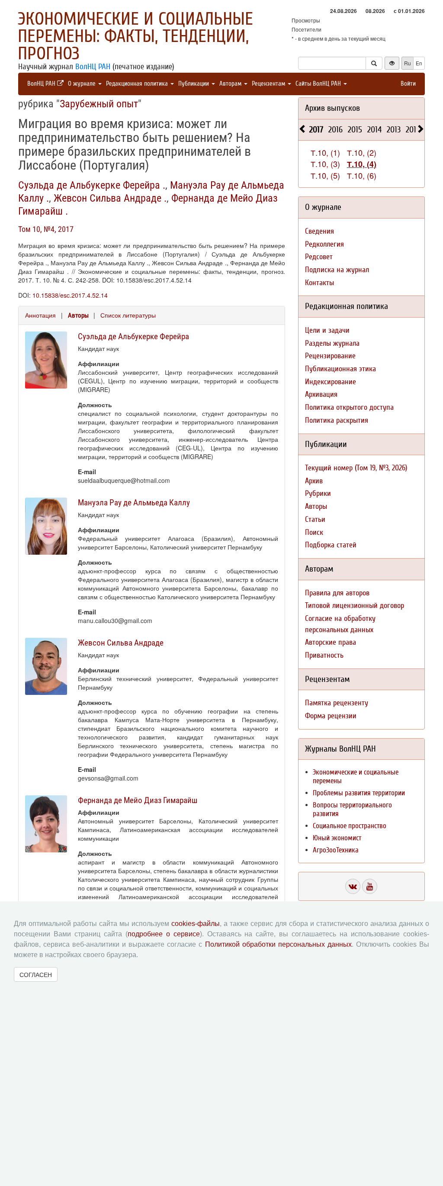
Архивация (321, 394)
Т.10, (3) (325, 163)
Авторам (231, 83)
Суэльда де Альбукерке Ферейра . (91, 185)
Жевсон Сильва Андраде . (110, 198)
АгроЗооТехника (336, 850)
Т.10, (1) (325, 152)
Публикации (194, 83)
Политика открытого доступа (349, 407)
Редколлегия (324, 244)
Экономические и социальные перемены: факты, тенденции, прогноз (135, 36)
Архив (314, 480)
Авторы (78, 315)
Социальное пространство (349, 826)
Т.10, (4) (361, 164)
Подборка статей (330, 545)
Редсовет (319, 256)
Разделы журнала (332, 343)
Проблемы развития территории (359, 793)
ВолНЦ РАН (92, 66)
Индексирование (330, 381)
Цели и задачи (327, 330)
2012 (413, 130)
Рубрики (318, 493)
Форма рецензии (330, 715)
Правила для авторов (337, 593)
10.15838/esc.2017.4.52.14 (70, 295)
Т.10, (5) (325, 175)
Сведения (319, 231)
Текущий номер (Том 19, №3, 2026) (356, 467)
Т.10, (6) (361, 175)
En (419, 63)
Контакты (319, 282)
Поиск (314, 532)
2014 (374, 130)
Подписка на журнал (337, 269)
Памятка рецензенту (336, 702)
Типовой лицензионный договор (354, 605)
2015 (355, 130)
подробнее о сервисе (164, 934)
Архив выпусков (332, 108)
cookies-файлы (195, 923)
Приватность (324, 655)
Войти (408, 83)
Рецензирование (330, 355)
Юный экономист (337, 838)
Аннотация (40, 315)
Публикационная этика (340, 368)
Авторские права (330, 642)
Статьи (315, 519)
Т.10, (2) (361, 152)
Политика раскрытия (336, 420)
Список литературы (128, 315)
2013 (394, 130)
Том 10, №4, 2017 (46, 229)
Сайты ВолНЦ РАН (319, 83)
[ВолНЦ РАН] (352, 886)
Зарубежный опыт (99, 104)
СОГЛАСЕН (35, 974)
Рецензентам (269, 83)
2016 (335, 130)
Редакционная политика (138, 83)
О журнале (82, 83)
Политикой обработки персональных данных (278, 944)
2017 (316, 130)
